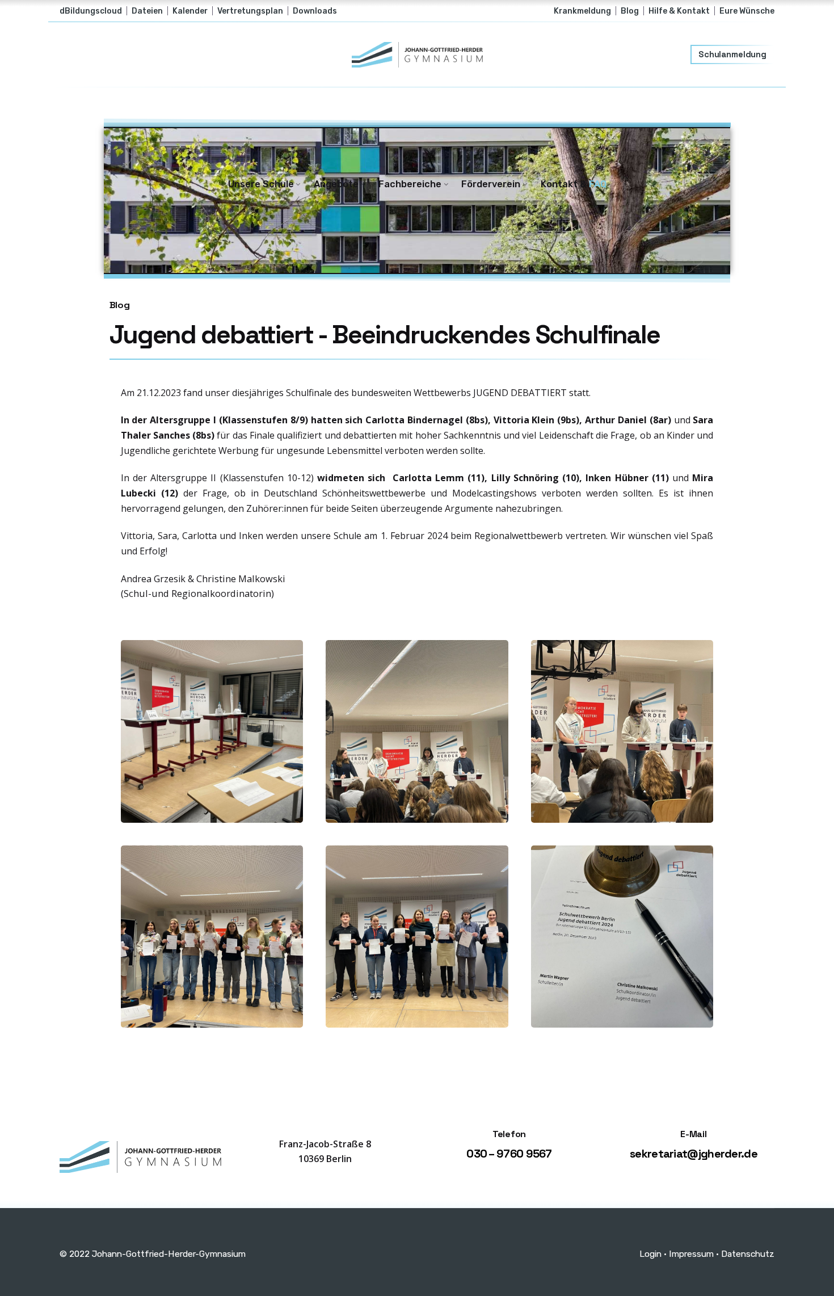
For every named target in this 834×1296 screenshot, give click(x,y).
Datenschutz (747, 1253)
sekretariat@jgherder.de (693, 1153)
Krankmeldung (582, 10)
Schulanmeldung (732, 54)
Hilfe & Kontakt (679, 10)
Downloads (315, 10)
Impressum (691, 1253)
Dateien (147, 10)
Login (650, 1253)
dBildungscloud (91, 10)
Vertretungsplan (250, 10)
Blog (630, 10)
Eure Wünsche (746, 10)
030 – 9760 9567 (509, 1153)
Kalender (190, 10)
